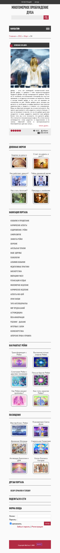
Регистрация (26, 2)
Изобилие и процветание (19, 220)
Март (26, 36)
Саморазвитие (15, 234)
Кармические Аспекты (18, 225)
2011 (20, 36)
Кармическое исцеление (19, 289)
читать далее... (44, 125)
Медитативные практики (19, 266)
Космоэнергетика (17, 331)
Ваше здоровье (16, 253)
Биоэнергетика (16, 271)
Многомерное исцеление (19, 285)
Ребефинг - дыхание (18, 322)
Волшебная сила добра (20, 45)
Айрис (45, 130)
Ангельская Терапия (18, 248)
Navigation (15, 28)
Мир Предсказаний (17, 308)
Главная (12, 36)
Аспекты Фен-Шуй (17, 294)
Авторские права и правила (20, 335)
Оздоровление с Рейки (18, 230)
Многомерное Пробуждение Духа (30, 10)
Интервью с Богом (17, 326)
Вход (37, 2)
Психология (15, 257)
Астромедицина (16, 312)
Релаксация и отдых (18, 280)
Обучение (13, 243)
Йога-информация (17, 317)
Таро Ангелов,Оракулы (18, 303)
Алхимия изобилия (17, 262)
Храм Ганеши (15, 299)
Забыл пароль (23, 527)
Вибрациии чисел (16, 276)
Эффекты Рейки (16, 239)
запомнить (17, 524)
